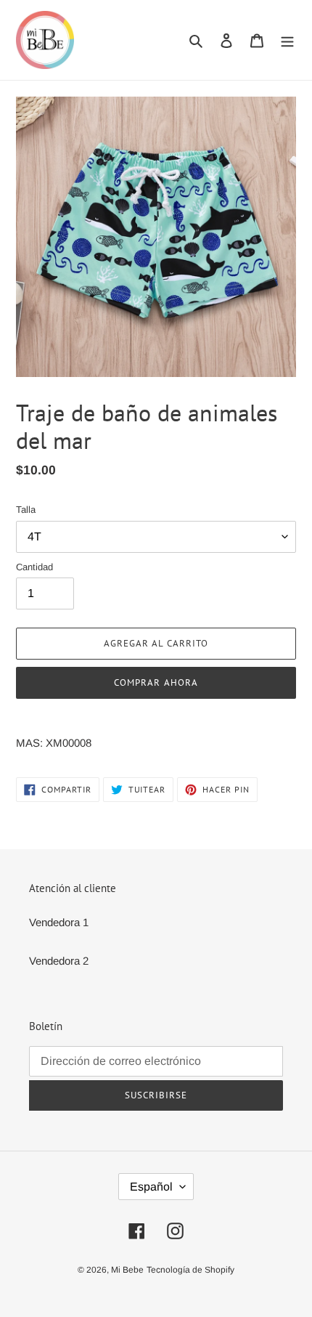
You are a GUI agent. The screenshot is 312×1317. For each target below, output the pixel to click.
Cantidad (34, 567)
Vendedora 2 (59, 961)
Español (151, 1186)
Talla (26, 509)
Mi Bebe (127, 1270)
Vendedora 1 (59, 922)
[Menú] (287, 40)
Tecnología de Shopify (190, 1270)
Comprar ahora (156, 682)
